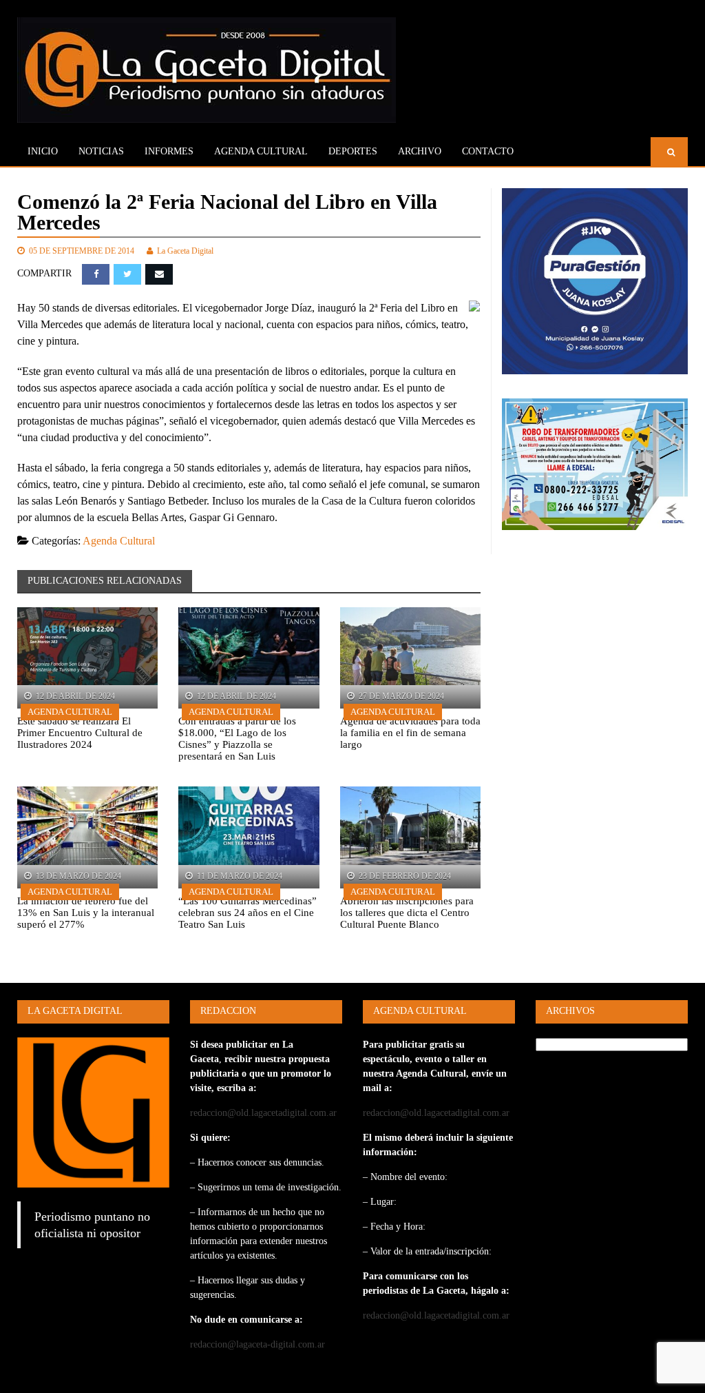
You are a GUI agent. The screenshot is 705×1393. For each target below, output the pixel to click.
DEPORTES (352, 151)
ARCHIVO (419, 151)
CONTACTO (488, 151)
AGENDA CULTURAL (261, 151)
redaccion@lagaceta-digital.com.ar (257, 1344)
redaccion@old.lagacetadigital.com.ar (263, 1113)
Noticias (101, 151)
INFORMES (169, 151)
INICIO (43, 151)
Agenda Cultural (119, 541)
